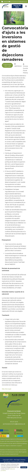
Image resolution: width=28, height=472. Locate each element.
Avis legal (17, 459)
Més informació (6, 389)
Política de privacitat (17, 462)
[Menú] (26, 6)
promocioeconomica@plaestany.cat (14, 424)
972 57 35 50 (14, 421)
